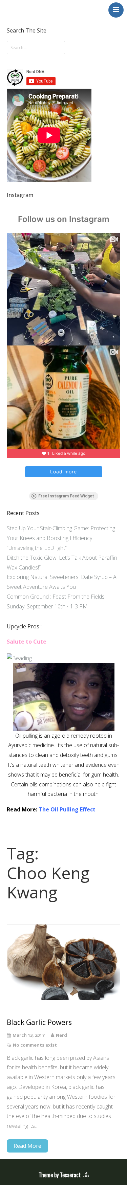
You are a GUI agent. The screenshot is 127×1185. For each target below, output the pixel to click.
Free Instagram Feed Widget (66, 496)
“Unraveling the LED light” (37, 548)
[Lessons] (19, 658)
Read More (27, 1145)
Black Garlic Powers (39, 1022)
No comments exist (35, 1045)
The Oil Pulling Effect (67, 809)
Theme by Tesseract (60, 1175)
